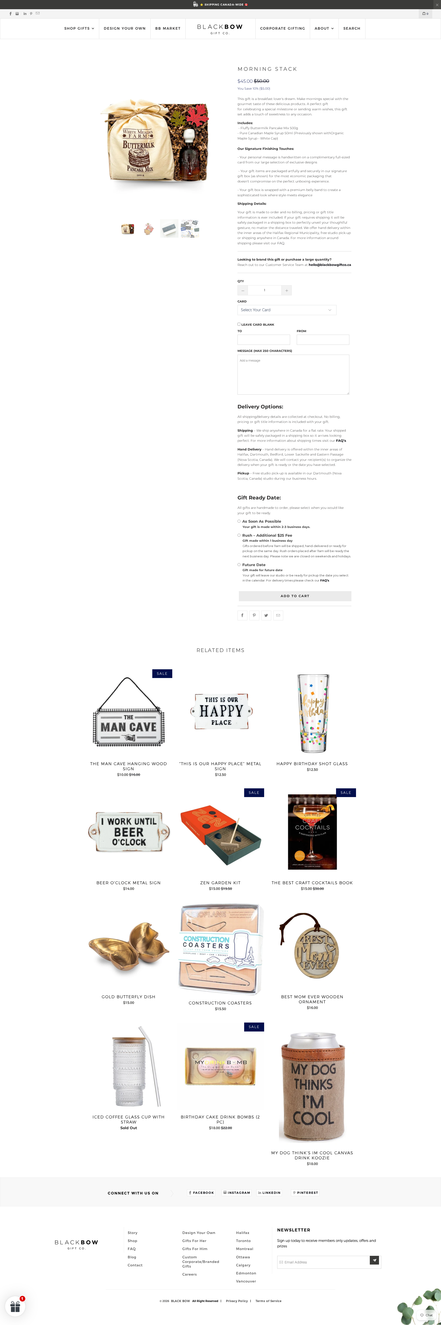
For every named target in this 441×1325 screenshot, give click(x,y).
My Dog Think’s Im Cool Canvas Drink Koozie (312, 1084)
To (239, 331)
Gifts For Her (194, 1241)
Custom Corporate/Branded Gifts (200, 1261)
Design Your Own (125, 28)
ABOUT (323, 28)
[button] (15, 1306)
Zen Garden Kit (220, 832)
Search (352, 28)
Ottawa (243, 1257)
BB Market (168, 28)
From (301, 331)
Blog (132, 1257)
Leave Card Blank (257, 324)
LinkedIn (272, 1192)
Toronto (243, 1241)
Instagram (239, 1192)
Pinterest (307, 1192)
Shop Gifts (77, 28)
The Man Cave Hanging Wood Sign (128, 713)
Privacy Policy (237, 1300)
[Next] (223, 138)
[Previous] (95, 138)
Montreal (244, 1249)
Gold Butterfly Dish (128, 946)
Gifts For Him (195, 1249)
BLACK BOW (180, 1300)
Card (242, 301)
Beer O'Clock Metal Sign (128, 832)
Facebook (203, 1192)
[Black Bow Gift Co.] (219, 29)
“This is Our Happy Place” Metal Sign (220, 713)
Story (133, 1233)
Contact (135, 1265)
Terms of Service (269, 1300)
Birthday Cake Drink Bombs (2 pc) (220, 1066)
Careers (189, 1274)
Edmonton (246, 1273)
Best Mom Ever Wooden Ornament (312, 946)
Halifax (242, 1233)
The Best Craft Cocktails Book (312, 832)
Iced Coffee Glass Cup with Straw (128, 1066)
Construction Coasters (220, 949)
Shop (132, 1241)
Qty (240, 281)
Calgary (243, 1265)
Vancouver (246, 1281)
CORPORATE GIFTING (282, 28)
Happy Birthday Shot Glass (312, 713)
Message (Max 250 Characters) (264, 351)
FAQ (132, 1249)
